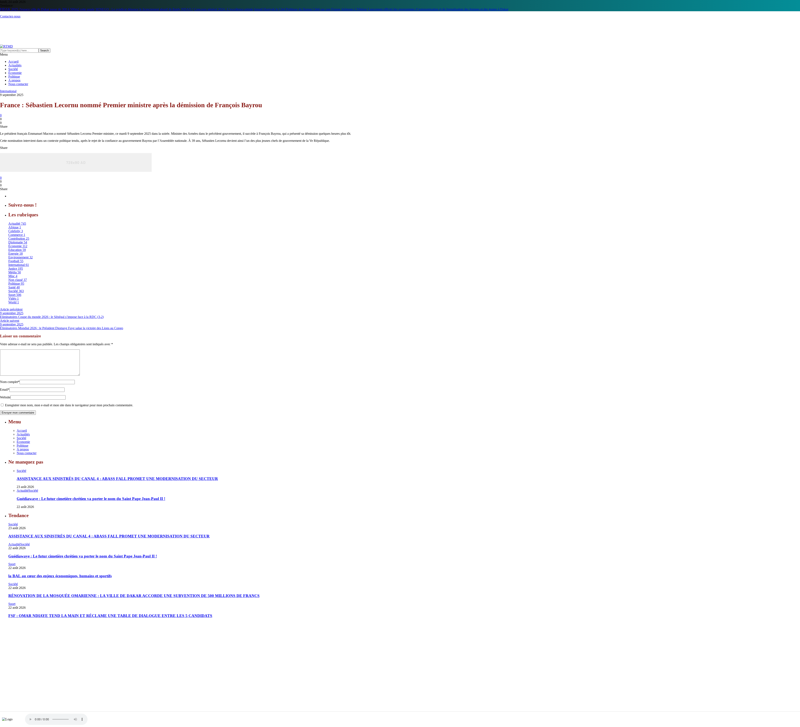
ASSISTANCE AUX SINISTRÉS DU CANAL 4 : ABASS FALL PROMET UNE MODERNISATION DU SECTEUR (117, 478)
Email (4, 389)
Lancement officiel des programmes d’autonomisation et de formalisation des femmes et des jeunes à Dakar (438, 9)
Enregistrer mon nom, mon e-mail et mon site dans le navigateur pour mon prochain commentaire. (69, 405)
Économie (15, 73)
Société (13, 69)
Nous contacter (18, 84)
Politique (14, 76)
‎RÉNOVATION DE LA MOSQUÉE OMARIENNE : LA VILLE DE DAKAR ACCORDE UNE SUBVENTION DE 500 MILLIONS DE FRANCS (134, 596)
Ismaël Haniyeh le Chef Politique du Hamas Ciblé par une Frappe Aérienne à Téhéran (310, 9)
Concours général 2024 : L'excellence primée (223, 9)
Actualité (23, 490)
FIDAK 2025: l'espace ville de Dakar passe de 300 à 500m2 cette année (47, 9)
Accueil (13, 61)
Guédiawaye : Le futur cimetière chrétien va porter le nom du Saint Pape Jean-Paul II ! (91, 498)
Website (5, 397)
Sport (11, 564)
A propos (14, 80)
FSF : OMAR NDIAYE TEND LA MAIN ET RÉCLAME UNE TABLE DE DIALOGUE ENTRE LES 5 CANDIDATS (110, 616)
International (8, 91)
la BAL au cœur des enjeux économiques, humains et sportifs (60, 576)
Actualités (14, 65)
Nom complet (10, 382)
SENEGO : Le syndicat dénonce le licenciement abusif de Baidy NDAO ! (144, 9)
